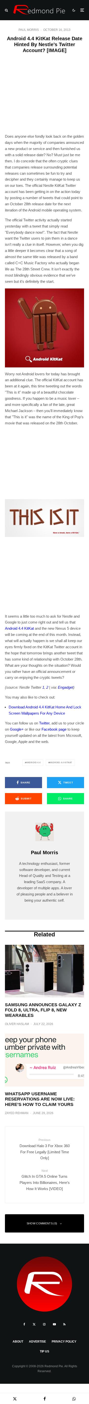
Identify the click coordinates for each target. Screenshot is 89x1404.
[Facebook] (24, 1324)
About (18, 1341)
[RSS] (64, 1324)
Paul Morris (29, 30)
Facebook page (54, 729)
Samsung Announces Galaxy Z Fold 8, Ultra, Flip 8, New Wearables (43, 1010)
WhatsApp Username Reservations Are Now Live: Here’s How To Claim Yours (40, 1099)
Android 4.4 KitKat (19, 628)
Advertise (37, 1341)
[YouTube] (54, 1324)
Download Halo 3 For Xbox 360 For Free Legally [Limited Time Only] (45, 1149)
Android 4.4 (33, 762)
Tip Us (44, 1351)
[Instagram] (44, 1324)
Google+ (17, 729)
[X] (34, 1324)
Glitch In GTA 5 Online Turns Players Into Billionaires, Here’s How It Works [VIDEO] (45, 1180)
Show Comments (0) (42, 1223)
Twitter (44, 723)
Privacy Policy (64, 1341)
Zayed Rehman (16, 1113)
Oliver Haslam (17, 1024)
